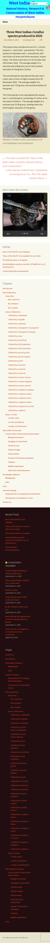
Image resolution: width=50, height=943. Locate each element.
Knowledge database (11, 474)
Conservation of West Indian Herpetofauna (22, 434)
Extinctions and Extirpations (19, 470)
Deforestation (13, 454)
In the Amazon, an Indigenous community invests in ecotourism (17, 632)
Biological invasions (16, 437)
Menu (5, 21)
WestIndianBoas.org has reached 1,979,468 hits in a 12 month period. (17, 540)
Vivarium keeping (9, 490)
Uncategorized (29, 40)
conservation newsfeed (13, 564)
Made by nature (11, 590)
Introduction (7, 288)
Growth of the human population (21, 458)
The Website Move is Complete (15, 260)
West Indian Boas (9, 292)
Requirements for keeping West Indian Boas (22, 494)
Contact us (7, 502)
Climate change (14, 450)
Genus (9, 296)
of (25, 233)
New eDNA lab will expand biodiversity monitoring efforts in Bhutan (17, 619)
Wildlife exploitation (16, 466)
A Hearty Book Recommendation (16, 271)
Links (7, 482)
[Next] (41, 233)
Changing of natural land (17, 441)
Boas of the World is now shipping (16, 252)
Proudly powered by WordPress (15, 937)
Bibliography (10, 478)
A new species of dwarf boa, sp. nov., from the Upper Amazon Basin (26, 174)
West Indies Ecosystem (12, 430)
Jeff (40, 40)
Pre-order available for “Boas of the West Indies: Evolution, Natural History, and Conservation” (23, 162)
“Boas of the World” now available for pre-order (22, 256)
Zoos (5, 486)
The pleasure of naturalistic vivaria (19, 498)
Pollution (11, 462)
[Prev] (8, 233)
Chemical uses (13, 445)
